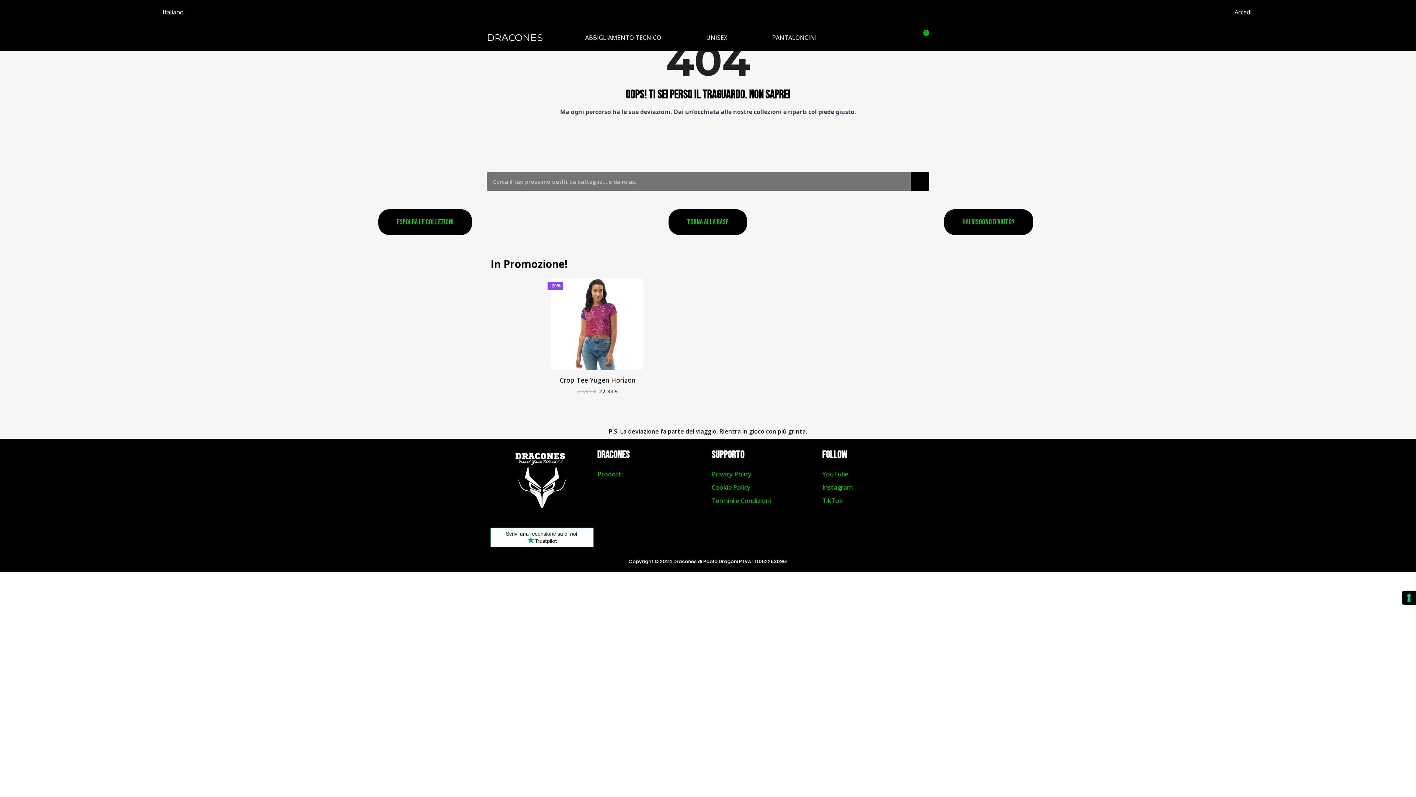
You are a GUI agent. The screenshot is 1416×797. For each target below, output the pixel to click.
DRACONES (515, 38)
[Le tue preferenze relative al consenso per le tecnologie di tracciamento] (1409, 598)
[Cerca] (920, 181)
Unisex (716, 37)
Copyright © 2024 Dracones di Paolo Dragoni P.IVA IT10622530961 (708, 561)
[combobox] (693, 181)
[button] (904, 37)
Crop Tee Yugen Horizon (597, 380)
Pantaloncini (794, 37)
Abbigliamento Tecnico (623, 37)
